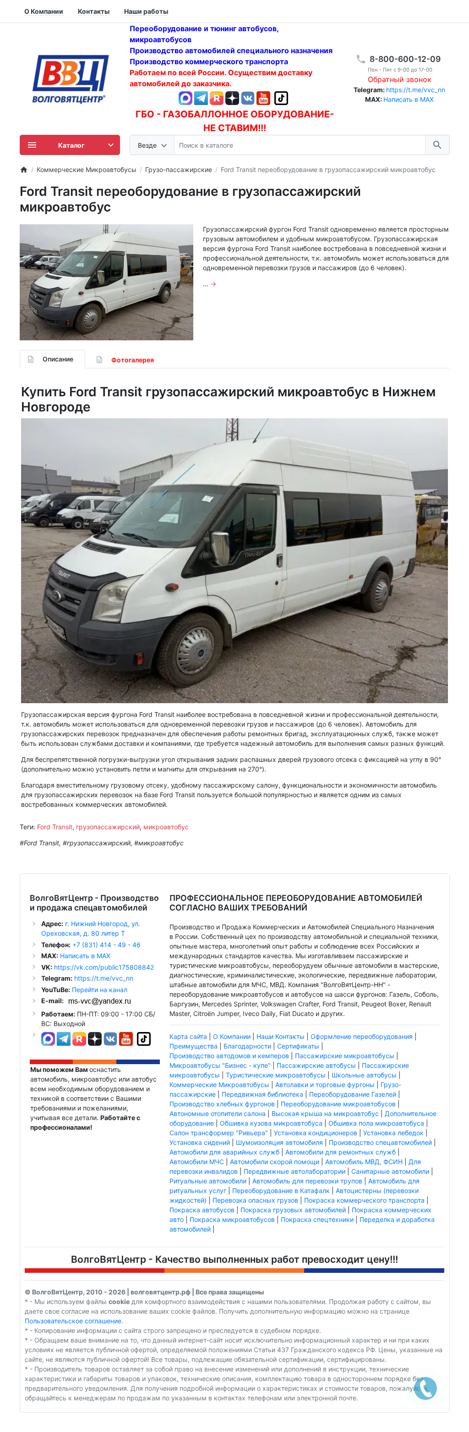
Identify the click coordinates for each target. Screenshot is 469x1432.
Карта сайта (188, 1036)
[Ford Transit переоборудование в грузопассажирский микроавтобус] (106, 282)
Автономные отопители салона (217, 1113)
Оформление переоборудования (362, 1036)
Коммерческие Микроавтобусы (219, 1084)
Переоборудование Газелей (352, 1094)
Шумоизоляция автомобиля (279, 1142)
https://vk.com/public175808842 (104, 967)
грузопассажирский (108, 827)
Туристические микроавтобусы (276, 1075)
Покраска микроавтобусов (232, 1219)
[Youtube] (263, 97)
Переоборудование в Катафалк (281, 1190)
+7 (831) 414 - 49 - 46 (106, 945)
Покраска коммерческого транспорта (364, 1200)
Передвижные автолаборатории (294, 1171)
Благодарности (247, 1046)
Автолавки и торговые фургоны (325, 1084)
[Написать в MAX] (186, 97)
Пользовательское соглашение (73, 1321)
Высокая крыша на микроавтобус (325, 1113)
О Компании (232, 1036)
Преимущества (193, 1046)
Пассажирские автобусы (316, 1065)
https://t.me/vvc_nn (415, 90)
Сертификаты (298, 1046)
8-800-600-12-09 (405, 59)
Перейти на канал (99, 990)
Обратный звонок (399, 79)
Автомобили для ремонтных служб (340, 1152)
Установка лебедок (393, 1133)
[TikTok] (281, 97)
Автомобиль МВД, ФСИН (364, 1162)
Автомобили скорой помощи (274, 1162)
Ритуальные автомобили (207, 1181)
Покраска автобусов (201, 1210)
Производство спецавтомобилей (380, 1142)
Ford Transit (54, 827)
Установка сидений (199, 1142)
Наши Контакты (280, 1036)
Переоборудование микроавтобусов (338, 1104)
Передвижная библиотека (262, 1094)
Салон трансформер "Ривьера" (218, 1133)
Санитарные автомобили (390, 1171)
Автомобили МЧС (196, 1162)
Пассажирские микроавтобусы (344, 1056)
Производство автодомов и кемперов (229, 1056)
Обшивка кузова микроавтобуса (271, 1123)
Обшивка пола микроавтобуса (376, 1123)
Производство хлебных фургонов (222, 1104)
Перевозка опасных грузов (255, 1200)
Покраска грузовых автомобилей (293, 1210)
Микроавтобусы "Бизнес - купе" (220, 1065)
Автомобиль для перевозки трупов (307, 1181)
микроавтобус (166, 827)
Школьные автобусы (364, 1075)
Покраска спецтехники (317, 1219)
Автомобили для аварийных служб (224, 1152)
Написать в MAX (408, 99)
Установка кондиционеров (315, 1133)
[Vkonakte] (248, 97)
